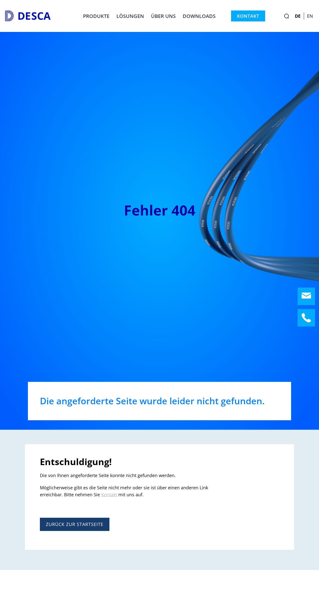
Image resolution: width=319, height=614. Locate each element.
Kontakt (248, 16)
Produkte (96, 15)
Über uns (163, 15)
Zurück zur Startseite (74, 524)
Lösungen (130, 15)
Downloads (199, 15)
